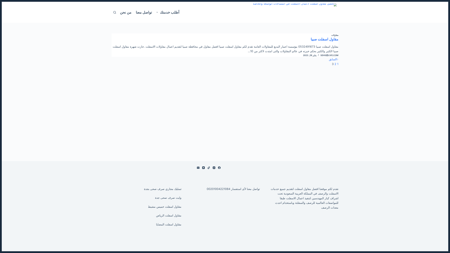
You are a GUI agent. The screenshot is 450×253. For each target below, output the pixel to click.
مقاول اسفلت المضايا (168, 224)
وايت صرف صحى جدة (168, 197)
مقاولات (334, 35)
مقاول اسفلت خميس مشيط (164, 206)
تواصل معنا (144, 12)
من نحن (125, 12)
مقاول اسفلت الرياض (168, 215)
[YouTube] (203, 167)
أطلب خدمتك (169, 12)
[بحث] (114, 12)
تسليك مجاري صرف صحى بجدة (162, 189)
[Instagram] (214, 167)
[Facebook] (219, 167)
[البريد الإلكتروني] (198, 167)
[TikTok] (208, 167)
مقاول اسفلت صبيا (324, 39)
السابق (333, 59)
